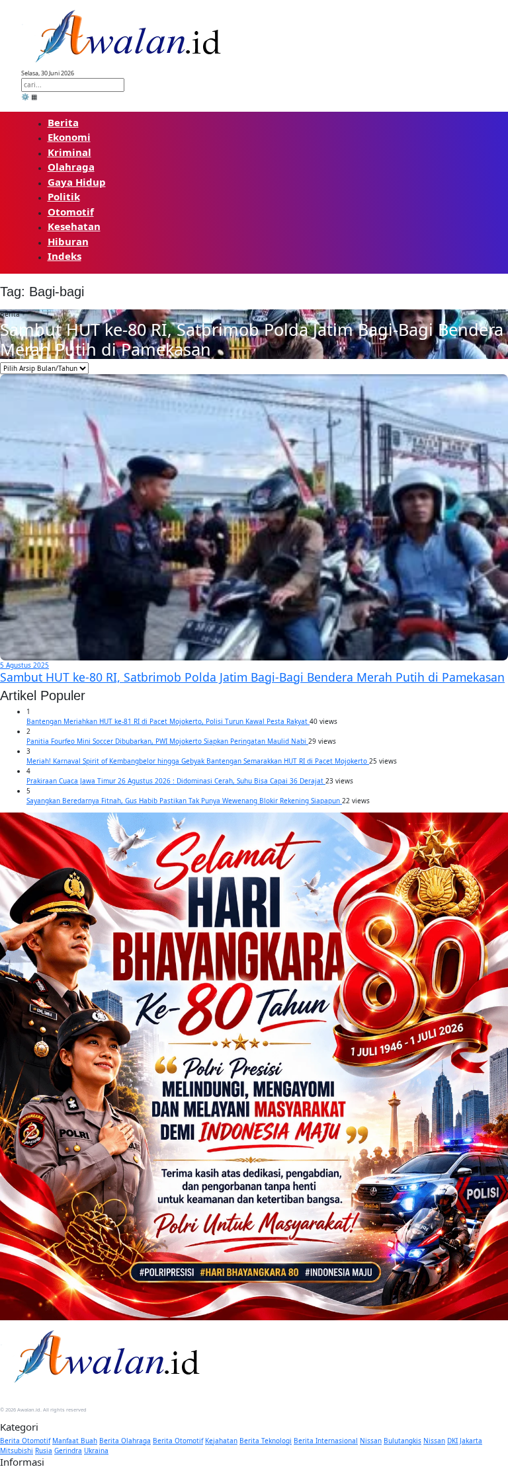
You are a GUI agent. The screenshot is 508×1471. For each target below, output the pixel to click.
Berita (63, 122)
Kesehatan (74, 226)
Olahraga (71, 166)
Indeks (64, 255)
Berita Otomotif (25, 1440)
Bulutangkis (402, 1440)
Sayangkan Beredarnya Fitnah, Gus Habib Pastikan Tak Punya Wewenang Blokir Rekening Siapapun (184, 800)
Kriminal (69, 152)
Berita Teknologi (265, 1440)
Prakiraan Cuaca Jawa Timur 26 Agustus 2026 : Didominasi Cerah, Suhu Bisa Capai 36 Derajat (175, 780)
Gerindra (68, 1450)
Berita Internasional (326, 1440)
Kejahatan (221, 1440)
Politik (64, 196)
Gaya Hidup (77, 181)
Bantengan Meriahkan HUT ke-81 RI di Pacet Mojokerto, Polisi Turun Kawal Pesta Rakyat (168, 721)
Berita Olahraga (125, 1440)
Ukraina (96, 1450)
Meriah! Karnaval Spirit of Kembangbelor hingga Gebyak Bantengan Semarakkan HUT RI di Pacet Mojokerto (197, 761)
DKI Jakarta (464, 1440)
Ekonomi (69, 136)
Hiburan (68, 241)
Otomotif (71, 211)
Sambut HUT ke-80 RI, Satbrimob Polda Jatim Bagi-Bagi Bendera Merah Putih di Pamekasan (251, 339)
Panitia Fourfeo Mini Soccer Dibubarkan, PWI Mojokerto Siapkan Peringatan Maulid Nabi (167, 741)
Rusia (43, 1450)
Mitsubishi (16, 1450)
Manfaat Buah (74, 1440)
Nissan (371, 1440)
